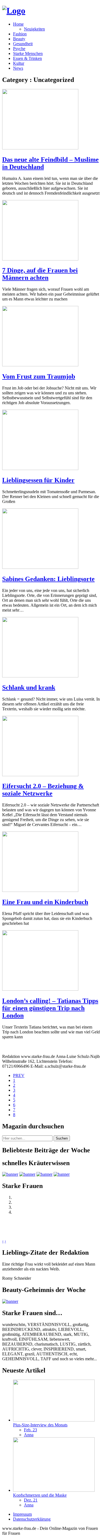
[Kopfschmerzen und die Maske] (54, 1490)
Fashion (20, 34)
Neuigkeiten (34, 29)
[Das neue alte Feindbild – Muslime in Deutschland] (40, 148)
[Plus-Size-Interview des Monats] (54, 1420)
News (18, 68)
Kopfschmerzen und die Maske (40, 1495)
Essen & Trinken (27, 58)
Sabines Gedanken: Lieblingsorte (48, 578)
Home (18, 24)
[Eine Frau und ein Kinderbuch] (40, 890)
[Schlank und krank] (40, 676)
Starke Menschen (28, 53)
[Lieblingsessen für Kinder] (40, 468)
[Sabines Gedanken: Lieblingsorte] (40, 567)
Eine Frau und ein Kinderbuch (45, 901)
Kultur (18, 63)
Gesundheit (23, 43)
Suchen (62, 1138)
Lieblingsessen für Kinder (38, 480)
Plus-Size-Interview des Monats (40, 1425)
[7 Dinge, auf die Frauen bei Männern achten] (40, 259)
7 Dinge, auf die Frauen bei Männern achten (40, 274)
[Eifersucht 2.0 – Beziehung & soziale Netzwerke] (40, 774)
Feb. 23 (30, 1430)
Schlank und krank (28, 687)
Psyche (19, 48)
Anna (28, 1434)
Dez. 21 (31, 1500)
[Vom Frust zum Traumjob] (40, 365)
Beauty (19, 38)
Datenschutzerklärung (32, 1519)
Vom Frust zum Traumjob (38, 376)
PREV (18, 1075)
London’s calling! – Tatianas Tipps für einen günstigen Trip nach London (50, 1008)
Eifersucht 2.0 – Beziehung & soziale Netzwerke (43, 789)
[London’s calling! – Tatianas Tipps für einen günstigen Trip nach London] (40, 989)
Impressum (22, 1514)
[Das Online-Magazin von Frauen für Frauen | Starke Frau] (13, 11)
